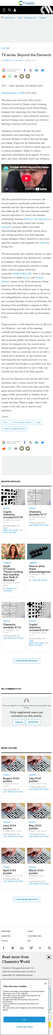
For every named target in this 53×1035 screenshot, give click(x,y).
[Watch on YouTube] (40, 947)
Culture (5, 48)
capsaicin (6, 227)
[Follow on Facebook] (3, 947)
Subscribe (5, 931)
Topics (4, 941)
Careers (33, 563)
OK (24, 1019)
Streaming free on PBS (13, 93)
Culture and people (22, 422)
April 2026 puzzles (9, 872)
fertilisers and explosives (36, 219)
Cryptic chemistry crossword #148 (13, 514)
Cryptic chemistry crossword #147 (39, 627)
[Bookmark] (27, 76)
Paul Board (10, 532)
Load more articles (26, 661)
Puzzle (6, 508)
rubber (42, 242)
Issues (30, 931)
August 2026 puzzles (11, 780)
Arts (5, 422)
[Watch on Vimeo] (31, 947)
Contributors (34, 936)
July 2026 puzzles (35, 780)
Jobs (20, 18)
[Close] (45, 984)
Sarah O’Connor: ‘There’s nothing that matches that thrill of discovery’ (13, 573)
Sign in (18, 722)
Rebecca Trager (13, 60)
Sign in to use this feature (38, 64)
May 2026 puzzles (35, 827)
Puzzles (42, 18)
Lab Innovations (10, 529)
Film (38, 422)
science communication (14, 429)
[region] (24, 1007)
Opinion (7, 563)
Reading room (31, 18)
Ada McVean (39, 580)
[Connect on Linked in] (22, 947)
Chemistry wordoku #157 (38, 513)
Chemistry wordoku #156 (12, 626)
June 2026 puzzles (9, 827)
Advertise (6, 936)
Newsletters (10, 18)
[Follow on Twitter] (12, 947)
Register (33, 722)
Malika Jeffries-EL (22, 273)
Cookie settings (24, 1027)
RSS (29, 941)
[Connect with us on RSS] (49, 947)
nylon (26, 277)
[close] (51, 64)
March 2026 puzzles (36, 872)
